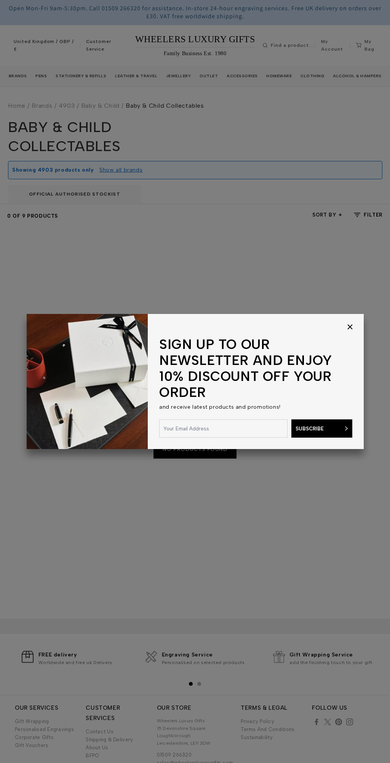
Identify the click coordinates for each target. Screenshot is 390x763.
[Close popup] (350, 327)
